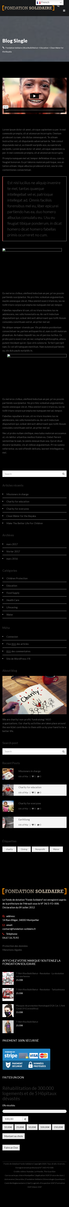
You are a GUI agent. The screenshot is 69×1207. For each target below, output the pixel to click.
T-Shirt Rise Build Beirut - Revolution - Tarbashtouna (40, 989)
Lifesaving (12, 607)
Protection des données (15, 945)
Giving (24, 849)
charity (9, 849)
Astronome (9, 1179)
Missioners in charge (17, 494)
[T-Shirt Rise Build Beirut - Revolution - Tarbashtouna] (9, 994)
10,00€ (8, 1127)
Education (11, 585)
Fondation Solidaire (34, 1179)
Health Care (12, 600)
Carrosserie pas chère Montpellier (19, 1175)
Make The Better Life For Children (24, 523)
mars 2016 (12, 558)
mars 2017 (12, 544)
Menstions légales (12, 949)
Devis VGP (37, 1187)
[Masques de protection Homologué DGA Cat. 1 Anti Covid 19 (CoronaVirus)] (9, 1010)
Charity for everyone (17, 508)
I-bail (29, 1183)
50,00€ (32, 1127)
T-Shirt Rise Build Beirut (27, 1021)
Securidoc (20, 1179)
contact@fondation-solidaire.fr (19, 928)
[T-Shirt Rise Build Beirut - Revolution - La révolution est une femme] (9, 978)
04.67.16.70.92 (10, 937)
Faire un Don (11, 1147)
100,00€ (44, 1127)
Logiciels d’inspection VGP (43, 1183)
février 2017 (13, 551)
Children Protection (17, 578)
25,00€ (20, 1127)
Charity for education (17, 501)
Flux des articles (17, 643)
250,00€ (58, 1127)
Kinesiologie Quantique (54, 1179)
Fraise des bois (57, 1175)
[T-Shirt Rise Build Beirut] (9, 1026)
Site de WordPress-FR (18, 658)
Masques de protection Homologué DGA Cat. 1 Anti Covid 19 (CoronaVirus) (40, 1007)
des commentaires (18, 651)
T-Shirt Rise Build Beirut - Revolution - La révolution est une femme (40, 975)
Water (9, 614)
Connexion (12, 636)
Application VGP (42, 1175)
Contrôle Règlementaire (14, 1183)
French (45, 2)
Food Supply (12, 592)
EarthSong (24, 819)
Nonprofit (40, 849)
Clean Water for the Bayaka (31, 122)
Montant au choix (13, 1136)
